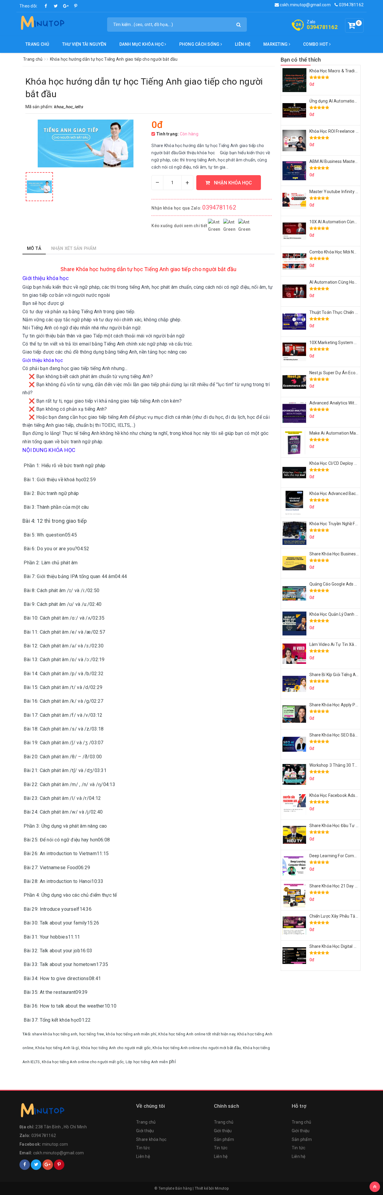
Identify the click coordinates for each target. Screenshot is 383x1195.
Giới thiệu (145, 1130)
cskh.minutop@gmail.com (305, 4)
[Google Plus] (65, 5)
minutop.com (55, 1144)
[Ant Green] (74, 1112)
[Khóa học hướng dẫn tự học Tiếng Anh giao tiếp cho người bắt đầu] (39, 186)
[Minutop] (41, 24)
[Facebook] (46, 5)
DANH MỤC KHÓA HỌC (142, 44)
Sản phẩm (224, 1139)
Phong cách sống (200, 44)
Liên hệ (242, 44)
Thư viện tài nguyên (84, 44)
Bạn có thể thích (301, 59)
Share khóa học (151, 1139)
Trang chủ (37, 44)
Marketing (276, 44)
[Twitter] (55, 5)
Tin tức (143, 1147)
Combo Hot (316, 44)
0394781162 (351, 4)
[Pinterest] (75, 5)
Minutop (222, 1188)
